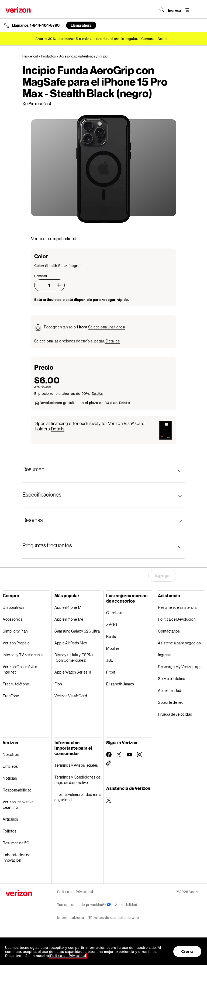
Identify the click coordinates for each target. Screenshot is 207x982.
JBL (109, 660)
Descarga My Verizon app (180, 666)
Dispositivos (13, 607)
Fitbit (110, 672)
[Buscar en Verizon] (162, 10)
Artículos (10, 819)
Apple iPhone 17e (68, 619)
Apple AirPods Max (70, 643)
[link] (31, 56)
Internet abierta (70, 918)
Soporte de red (171, 702)
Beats (111, 636)
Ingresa (164, 655)
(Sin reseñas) (39, 103)
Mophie (112, 648)
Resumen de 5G (16, 843)
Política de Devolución (176, 619)
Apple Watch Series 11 (72, 672)
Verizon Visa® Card (70, 696)
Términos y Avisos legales (76, 765)
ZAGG (111, 624)
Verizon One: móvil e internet (20, 669)
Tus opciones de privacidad (80, 905)
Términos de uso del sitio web (113, 918)
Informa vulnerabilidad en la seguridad (77, 797)
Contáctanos (169, 631)
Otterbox (114, 612)
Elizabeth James (120, 684)
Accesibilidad (169, 690)
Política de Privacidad (75, 892)
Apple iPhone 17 (67, 607)
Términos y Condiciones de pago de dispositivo (77, 780)
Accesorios (12, 619)
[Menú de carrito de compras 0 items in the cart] (187, 10)
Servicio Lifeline (171, 678)
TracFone (11, 696)
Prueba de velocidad (175, 714)
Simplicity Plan (15, 631)
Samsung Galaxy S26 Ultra (77, 631)
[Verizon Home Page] (18, 10)
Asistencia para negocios (179, 643)
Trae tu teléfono (16, 684)
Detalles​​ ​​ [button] (165, 39)
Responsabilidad (17, 790)
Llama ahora (81, 25)
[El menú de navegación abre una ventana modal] (199, 10)
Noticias (10, 778)
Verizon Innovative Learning (18, 805)
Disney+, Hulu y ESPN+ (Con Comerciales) (74, 657)
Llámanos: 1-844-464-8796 (36, 25)
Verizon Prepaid (16, 643)
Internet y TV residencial (23, 655)
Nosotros (11, 754)
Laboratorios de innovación (16, 857)
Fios (58, 684)
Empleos (10, 766)
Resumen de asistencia (177, 607)
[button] (58, 285)
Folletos (9, 831)
